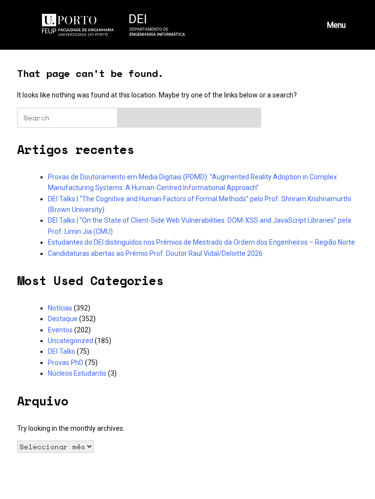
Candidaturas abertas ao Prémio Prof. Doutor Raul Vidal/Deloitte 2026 (155, 253)
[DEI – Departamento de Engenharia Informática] (113, 25)
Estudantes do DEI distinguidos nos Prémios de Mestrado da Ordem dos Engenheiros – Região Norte (201, 242)
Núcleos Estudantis (77, 373)
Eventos (60, 330)
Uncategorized (70, 341)
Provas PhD (65, 362)
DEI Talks (61, 351)
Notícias (60, 308)
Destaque (63, 319)
